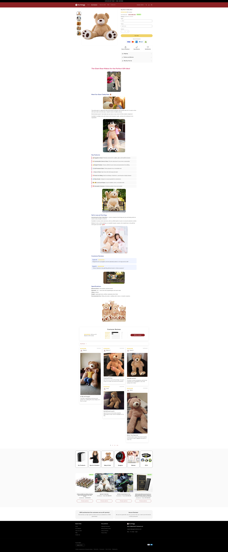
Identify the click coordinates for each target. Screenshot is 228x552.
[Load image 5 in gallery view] (79, 33)
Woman (133, 465)
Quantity (122, 29)
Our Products (81, 465)
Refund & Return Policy (106, 528)
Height (122, 18)
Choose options (85, 501)
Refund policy (96, 549)
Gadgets (120, 465)
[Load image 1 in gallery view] (79, 14)
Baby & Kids (107, 465)
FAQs (76, 532)
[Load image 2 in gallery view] (79, 18)
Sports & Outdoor (95, 465)
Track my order (78, 530)
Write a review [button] (137, 335)
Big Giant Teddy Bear (104, 494)
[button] (94, 5)
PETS (146, 465)
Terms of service (108, 549)
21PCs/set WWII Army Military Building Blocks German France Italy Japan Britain (85, 495)
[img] (83, 348)
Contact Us (77, 534)
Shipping (122, 16)
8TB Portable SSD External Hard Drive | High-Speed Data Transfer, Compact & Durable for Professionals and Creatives (143, 495)
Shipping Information (105, 526)
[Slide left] (79, 10)
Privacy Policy (104, 532)
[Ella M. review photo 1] (137, 413)
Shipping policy (115, 549)
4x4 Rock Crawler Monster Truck (123, 494)
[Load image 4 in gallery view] (79, 28)
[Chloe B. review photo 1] (90, 374)
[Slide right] (79, 37)
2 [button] (112, 445)
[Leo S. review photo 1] (114, 400)
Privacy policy (102, 549)
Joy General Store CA (82, 549)
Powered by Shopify (89, 549)
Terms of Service (104, 530)
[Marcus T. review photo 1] (114, 364)
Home (76, 526)
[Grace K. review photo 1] (137, 365)
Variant (122, 23)
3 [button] (114, 445)
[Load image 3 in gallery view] (79, 23)
